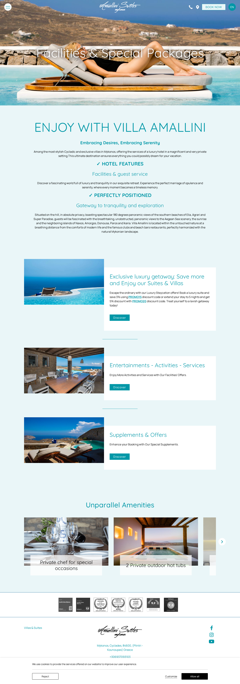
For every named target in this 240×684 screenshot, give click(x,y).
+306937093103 (120, 657)
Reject (45, 676)
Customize (171, 676)
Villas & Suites (33, 628)
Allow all (194, 676)
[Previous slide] (222, 541)
